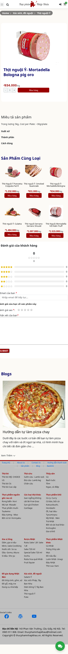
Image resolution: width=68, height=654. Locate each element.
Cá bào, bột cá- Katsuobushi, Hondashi (53, 504)
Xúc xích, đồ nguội (33, 573)
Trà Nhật (50, 521)
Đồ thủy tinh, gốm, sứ (12, 580)
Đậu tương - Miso (10, 514)
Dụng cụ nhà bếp (10, 587)
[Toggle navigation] (2, 4)
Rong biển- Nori (9, 501)
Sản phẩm (25, 466)
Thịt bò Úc (6, 483)
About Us (21, 462)
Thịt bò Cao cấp (9, 487)
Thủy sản (50, 473)
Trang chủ (6, 462)
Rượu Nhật (29, 539)
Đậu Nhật (50, 562)
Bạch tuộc (50, 480)
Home (5, 13)
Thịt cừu (28, 473)
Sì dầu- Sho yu (8, 556)
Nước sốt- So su (9, 549)
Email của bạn (8, 293)
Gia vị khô (50, 531)
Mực (48, 552)
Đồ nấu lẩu (51, 556)
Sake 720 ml (29, 549)
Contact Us (36, 462)
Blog (38, 466)
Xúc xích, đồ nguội (23, 13)
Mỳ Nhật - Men (53, 518)
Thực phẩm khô (53, 494)
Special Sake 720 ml (33, 552)
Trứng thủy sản (53, 549)
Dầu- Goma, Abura (10, 552)
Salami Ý (28, 577)
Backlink (50, 466)
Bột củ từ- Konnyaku (11, 518)
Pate (26, 597)
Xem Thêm (6, 455)
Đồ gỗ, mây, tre (9, 583)
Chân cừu (28, 483)
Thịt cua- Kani (52, 566)
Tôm (48, 483)
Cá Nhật (50, 546)
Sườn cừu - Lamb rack (34, 477)
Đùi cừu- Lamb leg (32, 480)
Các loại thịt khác (32, 494)
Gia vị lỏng (7, 539)
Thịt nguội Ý (43, 13)
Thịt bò (5, 473)
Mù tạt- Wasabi (9, 504)
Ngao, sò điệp (52, 487)
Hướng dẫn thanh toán (57, 462)
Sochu (27, 556)
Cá (47, 477)
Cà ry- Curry (51, 498)
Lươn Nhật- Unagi (54, 559)
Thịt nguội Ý (29, 593)
